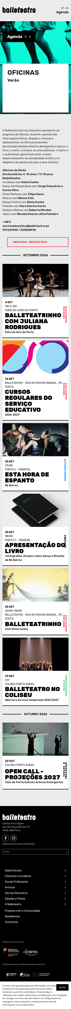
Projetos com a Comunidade (22, 910)
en (67, 8)
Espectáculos (13, 870)
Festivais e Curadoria (18, 876)
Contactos (11, 922)
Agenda (62, 12)
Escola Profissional (16, 881)
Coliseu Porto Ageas (13, 823)
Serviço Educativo (16, 893)
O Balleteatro (13, 904)
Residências (12, 916)
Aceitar (62, 987)
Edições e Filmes (15, 898)
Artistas (10, 887)
